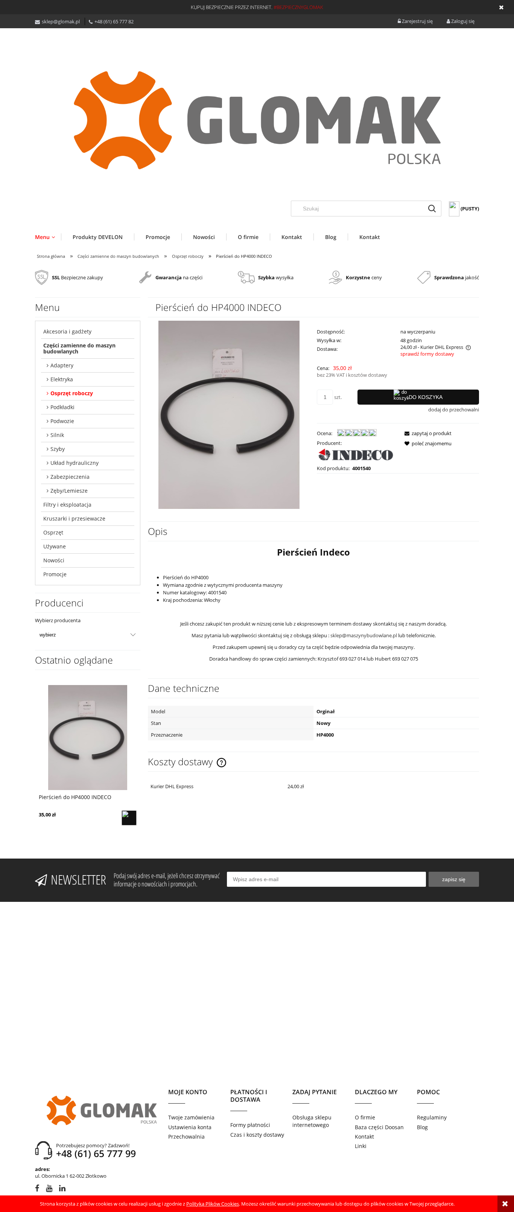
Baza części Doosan (379, 1127)
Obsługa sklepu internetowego (312, 1121)
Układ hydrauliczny (74, 462)
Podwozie (62, 421)
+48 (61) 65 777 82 (114, 21)
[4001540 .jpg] (229, 414)
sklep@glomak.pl (61, 21)
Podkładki (62, 407)
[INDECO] (356, 455)
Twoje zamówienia (191, 1117)
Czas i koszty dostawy (257, 1134)
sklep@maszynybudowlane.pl (363, 635)
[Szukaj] (432, 208)
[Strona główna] (257, 120)
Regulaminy (432, 1117)
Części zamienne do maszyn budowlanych (79, 348)
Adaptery (61, 365)
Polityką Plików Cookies (212, 1203)
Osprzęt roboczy (71, 393)
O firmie (365, 1117)
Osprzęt (53, 532)
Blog (422, 1127)
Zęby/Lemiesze (69, 490)
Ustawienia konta (189, 1127)
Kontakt (364, 1136)
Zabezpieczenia (70, 476)
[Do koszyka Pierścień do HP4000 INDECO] (129, 817)
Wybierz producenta (58, 620)
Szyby (57, 448)
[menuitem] (48, 237)
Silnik (57, 435)
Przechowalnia (186, 1136)
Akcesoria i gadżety (67, 331)
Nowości (53, 560)
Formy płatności (250, 1124)
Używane (54, 546)
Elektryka (61, 379)
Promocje (55, 574)
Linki (360, 1146)
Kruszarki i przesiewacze (74, 518)
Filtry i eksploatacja (67, 504)
